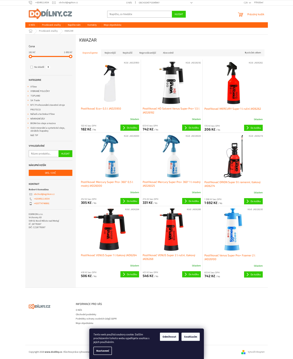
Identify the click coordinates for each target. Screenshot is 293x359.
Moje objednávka (84, 323)
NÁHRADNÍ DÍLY (37, 118)
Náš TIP (34, 135)
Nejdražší (127, 53)
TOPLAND (35, 96)
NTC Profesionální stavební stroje (47, 105)
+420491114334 (41, 199)
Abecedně (168, 53)
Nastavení (102, 351)
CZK (246, 2)
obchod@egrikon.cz (44, 194)
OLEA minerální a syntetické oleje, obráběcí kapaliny (47, 129)
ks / (50, 172)
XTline (33, 86)
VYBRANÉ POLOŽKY (40, 91)
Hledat (179, 14)
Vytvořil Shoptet (256, 352)
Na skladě (41, 67)
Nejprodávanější (147, 53)
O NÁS (129, 2)
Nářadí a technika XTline (42, 114)
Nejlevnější (110, 53)
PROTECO (35, 109)
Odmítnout (169, 337)
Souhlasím (190, 337)
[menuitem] (31, 25)
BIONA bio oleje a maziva (43, 123)
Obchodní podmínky (149, 2)
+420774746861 (41, 203)
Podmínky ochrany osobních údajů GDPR (96, 318)
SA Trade (35, 100)
